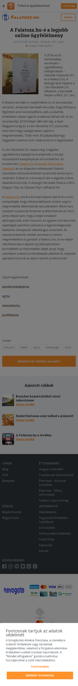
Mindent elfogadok (40, 675)
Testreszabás (40, 666)
